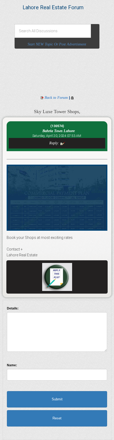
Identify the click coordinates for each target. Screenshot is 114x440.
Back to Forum (56, 98)
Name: (12, 365)
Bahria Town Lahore (57, 131)
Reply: (54, 143)
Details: (13, 308)
